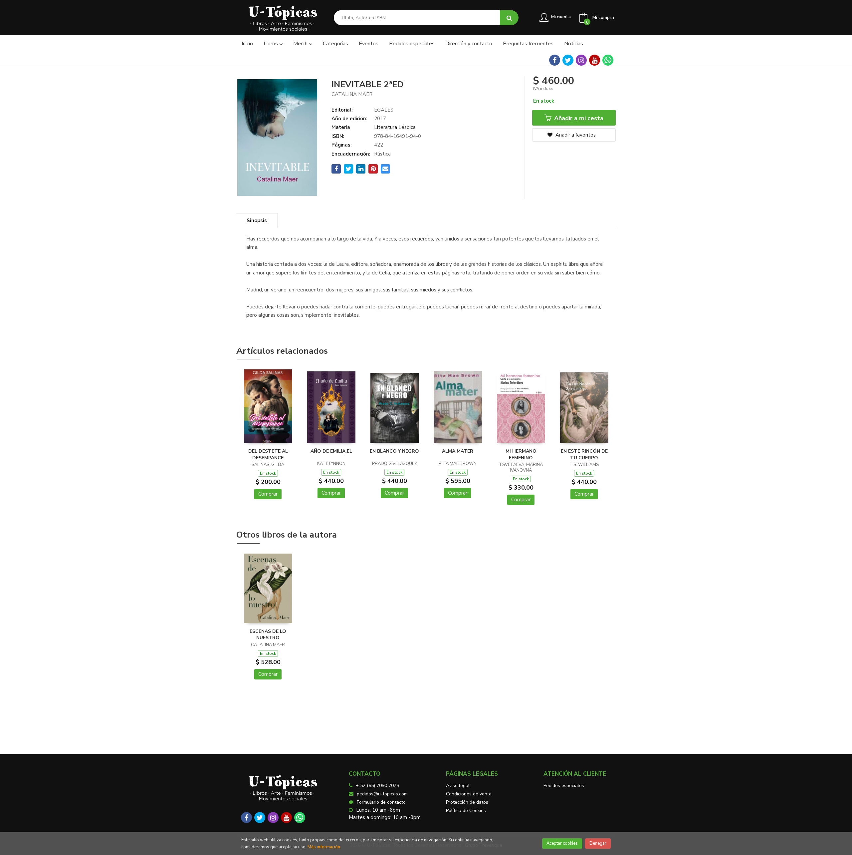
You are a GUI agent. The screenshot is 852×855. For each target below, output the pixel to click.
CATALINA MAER (351, 94)
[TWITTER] (567, 60)
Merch (301, 43)
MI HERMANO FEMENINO (521, 454)
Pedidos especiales (563, 785)
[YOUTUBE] (594, 60)
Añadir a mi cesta (577, 118)
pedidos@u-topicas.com (382, 794)
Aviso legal (458, 785)
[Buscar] (509, 17)
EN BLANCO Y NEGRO (394, 451)
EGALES (383, 110)
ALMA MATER (457, 451)
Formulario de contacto (381, 802)
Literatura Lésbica (395, 127)
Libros (271, 43)
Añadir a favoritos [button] (575, 135)
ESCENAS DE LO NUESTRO (268, 634)
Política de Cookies (466, 810)
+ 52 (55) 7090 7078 (377, 785)
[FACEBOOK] (554, 60)
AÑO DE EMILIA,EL (331, 451)
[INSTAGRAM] (581, 60)
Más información (324, 847)
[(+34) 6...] (607, 60)
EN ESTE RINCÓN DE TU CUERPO (584, 454)
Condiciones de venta (469, 794)
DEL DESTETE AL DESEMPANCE (268, 454)
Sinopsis (257, 220)
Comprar (268, 494)
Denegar (597, 843)
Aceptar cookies (562, 843)
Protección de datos (467, 802)
